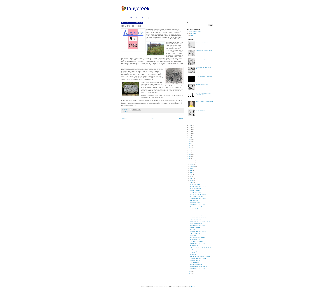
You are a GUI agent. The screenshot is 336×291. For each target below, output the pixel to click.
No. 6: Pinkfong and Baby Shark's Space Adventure (203, 94)
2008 (190, 274)
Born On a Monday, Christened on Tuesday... (200, 256)
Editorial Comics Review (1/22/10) (198, 204)
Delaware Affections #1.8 (196, 190)
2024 (190, 129)
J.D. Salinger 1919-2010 (195, 192)
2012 (190, 154)
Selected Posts (130, 17)
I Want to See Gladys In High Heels (204, 59)
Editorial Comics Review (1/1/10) (197, 268)
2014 (190, 150)
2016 (190, 146)
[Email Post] (130, 109)
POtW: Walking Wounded (196, 264)
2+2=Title (192, 211)
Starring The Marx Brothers (202, 42)
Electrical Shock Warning (196, 215)
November (192, 162)
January (192, 182)
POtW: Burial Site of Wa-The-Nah (197, 237)
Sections (138, 17)
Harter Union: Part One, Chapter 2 (198, 231)
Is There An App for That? (196, 219)
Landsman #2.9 (193, 254)
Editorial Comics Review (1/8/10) (197, 243)
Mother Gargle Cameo (195, 202)
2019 (190, 139)
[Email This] (133, 110)
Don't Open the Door (194, 208)
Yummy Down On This (195, 184)
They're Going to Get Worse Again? (198, 194)
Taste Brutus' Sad (194, 200)
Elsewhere (144, 17)
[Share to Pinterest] (140, 110)
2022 (190, 133)
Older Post (180, 118)
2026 (190, 125)
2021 (190, 135)
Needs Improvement (200, 110)
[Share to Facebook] (138, 110)
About (122, 17)
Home (152, 118)
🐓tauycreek (135, 8)
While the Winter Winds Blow (196, 196)
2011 (190, 156)
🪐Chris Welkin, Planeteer (194, 31)
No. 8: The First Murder (195, 213)
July (191, 170)
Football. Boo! (193, 235)
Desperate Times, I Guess (202, 84)
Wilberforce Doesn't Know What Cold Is (199, 266)
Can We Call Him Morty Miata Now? (204, 101)
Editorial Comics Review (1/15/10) (198, 225)
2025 (190, 127)
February (192, 180)
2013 (190, 152)
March (191, 178)
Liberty (126, 111)
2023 (190, 131)
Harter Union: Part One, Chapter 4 (198, 198)
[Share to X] (136, 110)
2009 (190, 271)
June (191, 172)
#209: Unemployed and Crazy (197, 206)
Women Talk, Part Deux (195, 188)
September (192, 166)
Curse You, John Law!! (195, 260)
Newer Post (124, 118)
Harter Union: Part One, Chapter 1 (198, 258)
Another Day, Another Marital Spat (204, 76)
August (191, 168)
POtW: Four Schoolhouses (196, 223)
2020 (190, 137)
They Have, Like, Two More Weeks (204, 50)
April (191, 176)
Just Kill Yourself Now (195, 233)
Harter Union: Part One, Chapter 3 (198, 217)
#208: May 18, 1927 (194, 229)
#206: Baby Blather (194, 262)
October (192, 164)
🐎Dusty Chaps (192, 33)
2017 (190, 144)
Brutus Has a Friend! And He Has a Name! (200, 221)
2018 (190, 141)
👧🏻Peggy (190, 35)
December (192, 160)
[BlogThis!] (135, 110)
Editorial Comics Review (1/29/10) (198, 186)
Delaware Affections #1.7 (196, 227)
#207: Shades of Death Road (197, 241)
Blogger (193, 286)
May (191, 174)
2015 (190, 148)
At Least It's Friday (194, 245)
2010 (190, 158)
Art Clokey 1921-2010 (195, 239)
